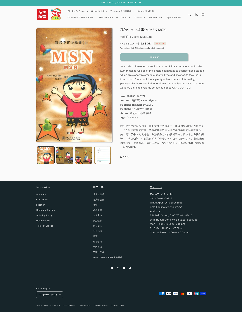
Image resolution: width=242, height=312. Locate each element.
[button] (77, 11)
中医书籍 (97, 247)
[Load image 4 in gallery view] (102, 155)
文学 (95, 205)
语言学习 (97, 241)
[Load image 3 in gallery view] (84, 155)
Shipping (139, 48)
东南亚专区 (98, 252)
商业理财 (97, 220)
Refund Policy (43, 220)
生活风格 (97, 231)
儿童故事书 (98, 194)
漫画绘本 (97, 210)
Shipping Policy (44, 215)
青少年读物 (98, 199)
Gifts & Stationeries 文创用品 (108, 257)
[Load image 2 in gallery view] (65, 155)
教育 (95, 236)
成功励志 (97, 226)
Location (40, 205)
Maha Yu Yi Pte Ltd (52, 305)
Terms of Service (44, 226)
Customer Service (45, 210)
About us (41, 194)
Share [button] (126, 157)
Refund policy (69, 305)
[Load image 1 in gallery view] (46, 155)
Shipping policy (117, 305)
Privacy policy (85, 305)
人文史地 (97, 215)
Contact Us (42, 199)
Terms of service (101, 305)
